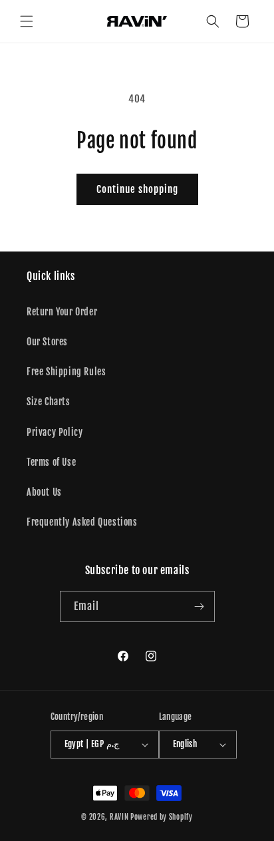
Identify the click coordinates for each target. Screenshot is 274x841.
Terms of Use (51, 462)
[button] (26, 21)
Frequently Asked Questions (82, 522)
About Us (44, 492)
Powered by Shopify (161, 817)
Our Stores (47, 341)
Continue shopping (137, 189)
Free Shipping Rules (66, 371)
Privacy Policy (54, 432)
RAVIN (119, 817)
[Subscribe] (199, 606)
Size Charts (48, 401)
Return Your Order (62, 311)
